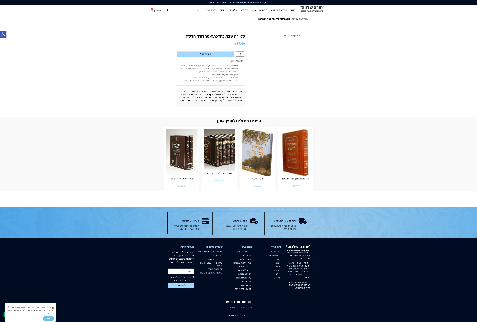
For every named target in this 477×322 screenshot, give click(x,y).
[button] (8, 306)
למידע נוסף (49, 313)
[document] (238, 161)
